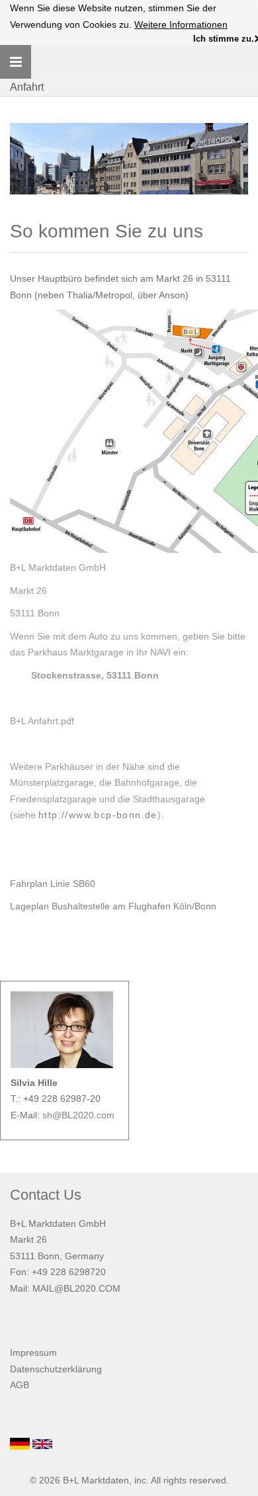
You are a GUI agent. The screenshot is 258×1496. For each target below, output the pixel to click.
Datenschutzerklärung (56, 1369)
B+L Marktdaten (96, 1480)
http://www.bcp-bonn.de (97, 815)
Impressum (33, 1352)
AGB (19, 1385)
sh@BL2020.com (78, 1115)
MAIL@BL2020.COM (76, 1288)
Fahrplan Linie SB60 (54, 883)
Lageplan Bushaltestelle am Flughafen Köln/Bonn (113, 906)
